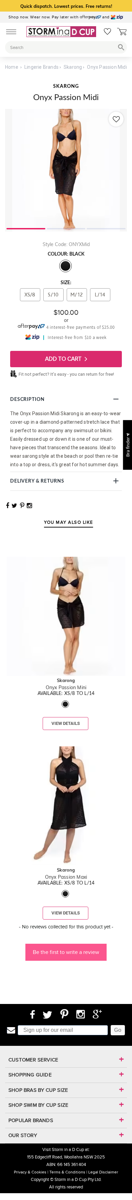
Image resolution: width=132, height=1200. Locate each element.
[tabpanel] (66, 170)
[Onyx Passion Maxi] (66, 730)
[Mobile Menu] (9, 31)
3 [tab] (106, 228)
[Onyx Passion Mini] (66, 541)
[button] (66, 949)
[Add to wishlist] (116, 119)
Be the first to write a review (66, 952)
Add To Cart (64, 359)
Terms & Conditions (67, 1172)
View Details (65, 723)
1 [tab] (25, 228)
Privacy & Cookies (30, 1172)
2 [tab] (66, 228)
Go (118, 1030)
